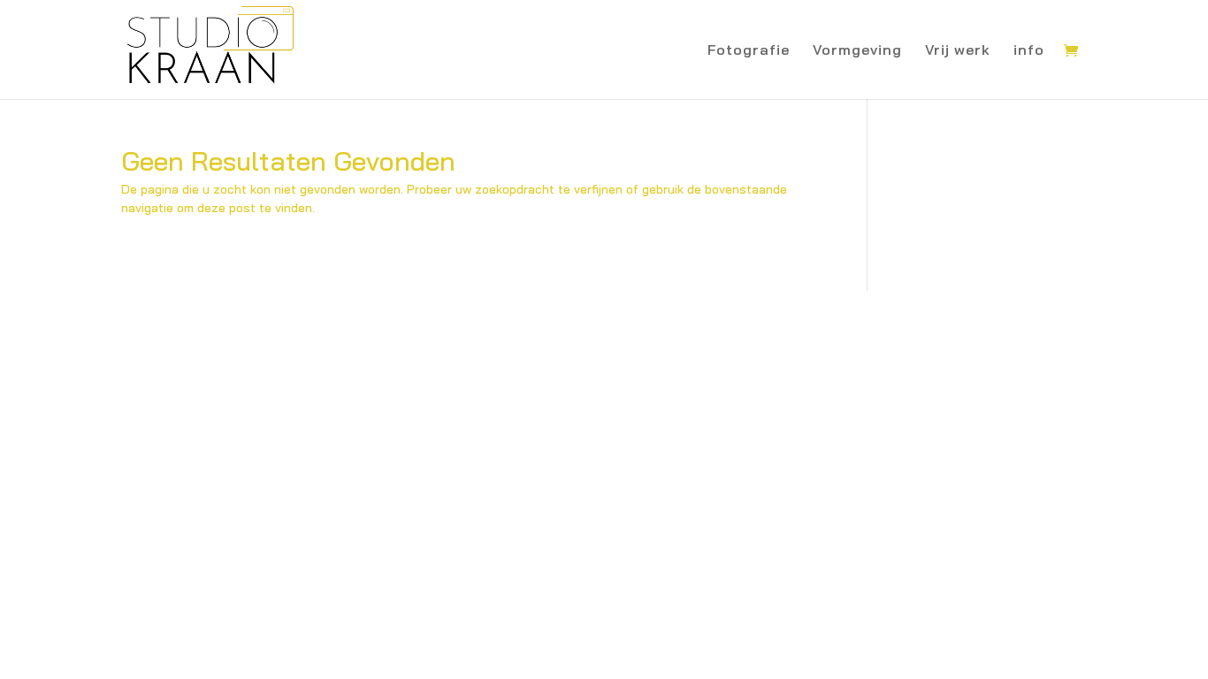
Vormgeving (857, 50)
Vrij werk (957, 50)
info (1028, 50)
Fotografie (748, 50)
